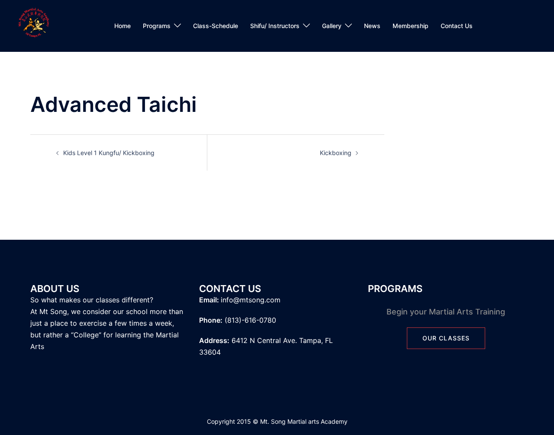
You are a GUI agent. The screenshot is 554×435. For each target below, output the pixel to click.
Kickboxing (335, 152)
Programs (157, 25)
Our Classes (446, 338)
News (372, 25)
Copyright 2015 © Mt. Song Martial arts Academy (277, 421)
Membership (410, 25)
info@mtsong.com (250, 299)
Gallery (331, 25)
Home (122, 25)
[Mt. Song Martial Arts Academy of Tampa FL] (33, 25)
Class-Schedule (215, 25)
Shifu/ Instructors (275, 25)
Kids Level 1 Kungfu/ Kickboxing (109, 152)
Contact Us (457, 25)
